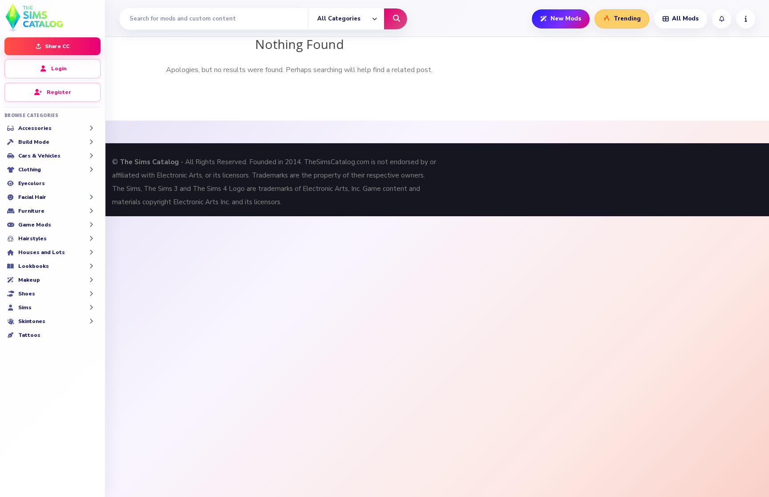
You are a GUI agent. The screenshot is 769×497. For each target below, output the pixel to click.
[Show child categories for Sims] (91, 307)
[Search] (395, 18)
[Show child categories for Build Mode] (91, 142)
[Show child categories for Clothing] (91, 169)
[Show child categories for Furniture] (91, 211)
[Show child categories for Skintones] (91, 321)
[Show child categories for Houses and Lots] (91, 252)
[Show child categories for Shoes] (91, 294)
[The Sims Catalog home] (52, 16)
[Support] (745, 18)
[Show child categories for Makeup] (91, 280)
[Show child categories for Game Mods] (91, 225)
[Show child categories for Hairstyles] (91, 238)
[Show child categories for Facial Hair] (91, 197)
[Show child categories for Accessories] (91, 128)
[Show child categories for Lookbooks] (91, 266)
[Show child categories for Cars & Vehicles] (91, 156)
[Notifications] (721, 18)
